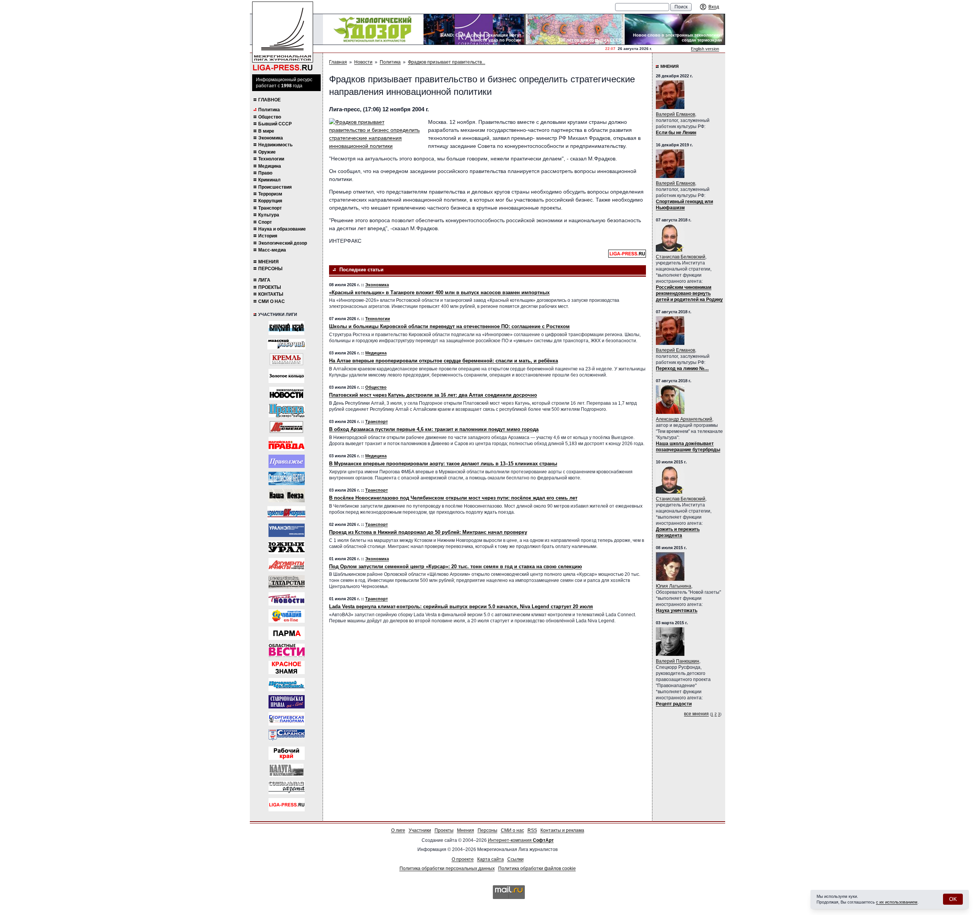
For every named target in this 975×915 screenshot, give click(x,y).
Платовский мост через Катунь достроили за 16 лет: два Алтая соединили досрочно (433, 395)
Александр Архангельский (684, 419)
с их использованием (896, 902)
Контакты (270, 294)
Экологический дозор (282, 243)
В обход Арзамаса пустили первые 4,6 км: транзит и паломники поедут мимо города (434, 429)
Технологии (271, 159)
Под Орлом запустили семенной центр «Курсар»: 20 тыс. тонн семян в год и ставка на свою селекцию (455, 566)
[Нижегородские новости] (286, 393)
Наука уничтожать (676, 610)
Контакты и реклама (562, 830)
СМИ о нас (271, 301)
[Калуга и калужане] (286, 770)
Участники (420, 830)
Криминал (269, 180)
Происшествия (275, 187)
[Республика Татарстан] (287, 581)
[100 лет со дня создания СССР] (574, 29)
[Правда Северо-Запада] (287, 410)
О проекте (463, 859)
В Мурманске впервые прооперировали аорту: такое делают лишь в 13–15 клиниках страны (443, 463)
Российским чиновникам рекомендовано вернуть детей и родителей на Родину (689, 293)
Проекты (269, 287)
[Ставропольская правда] (287, 701)
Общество (269, 117)
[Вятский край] (286, 328)
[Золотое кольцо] (286, 376)
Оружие (267, 152)
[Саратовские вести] (287, 478)
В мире (266, 131)
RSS (532, 830)
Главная (338, 62)
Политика (269, 109)
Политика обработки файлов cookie (537, 868)
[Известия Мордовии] (286, 513)
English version (705, 48)
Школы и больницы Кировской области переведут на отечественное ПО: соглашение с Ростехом (449, 326)
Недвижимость (275, 144)
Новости (363, 62)
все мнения (696, 713)
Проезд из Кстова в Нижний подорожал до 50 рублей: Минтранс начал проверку (428, 532)
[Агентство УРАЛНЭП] (287, 530)
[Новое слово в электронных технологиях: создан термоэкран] (675, 29)
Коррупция (270, 201)
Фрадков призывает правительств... (446, 62)
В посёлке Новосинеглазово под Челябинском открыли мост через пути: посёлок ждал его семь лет (453, 498)
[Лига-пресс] (287, 804)
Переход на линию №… (682, 368)
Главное (269, 100)
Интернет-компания (521, 840)
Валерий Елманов (675, 114)
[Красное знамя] (287, 667)
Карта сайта (490, 859)
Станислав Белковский (680, 257)
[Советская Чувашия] (287, 616)
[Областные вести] (287, 650)
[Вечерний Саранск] (287, 736)
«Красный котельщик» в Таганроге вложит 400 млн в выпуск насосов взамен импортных (439, 292)
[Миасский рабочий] (286, 344)
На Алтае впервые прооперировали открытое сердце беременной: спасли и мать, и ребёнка (443, 361)
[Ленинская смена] (286, 427)
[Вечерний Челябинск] (287, 684)
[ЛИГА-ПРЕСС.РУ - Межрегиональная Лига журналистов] (282, 36)
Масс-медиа (272, 250)
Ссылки (515, 859)
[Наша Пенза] (287, 495)
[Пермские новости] (287, 599)
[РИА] (286, 359)
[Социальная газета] (287, 787)
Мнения (268, 261)
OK (953, 899)
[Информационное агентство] (287, 461)
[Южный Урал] (287, 547)
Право (265, 173)
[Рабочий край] (287, 753)
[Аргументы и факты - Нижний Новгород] (287, 564)
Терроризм (270, 194)
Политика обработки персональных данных (447, 868)
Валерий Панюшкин (677, 661)
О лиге (398, 830)
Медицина (269, 166)
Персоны (270, 268)
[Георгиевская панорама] (287, 719)
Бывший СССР (275, 124)
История (267, 236)
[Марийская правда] (286, 444)
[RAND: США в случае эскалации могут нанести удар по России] (474, 29)
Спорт (265, 222)
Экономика (270, 138)
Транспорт (270, 208)
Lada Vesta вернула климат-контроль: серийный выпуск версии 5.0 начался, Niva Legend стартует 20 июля (461, 606)
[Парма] (287, 633)
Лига (264, 280)
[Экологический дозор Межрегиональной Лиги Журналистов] (373, 29)
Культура (268, 215)
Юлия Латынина (673, 586)
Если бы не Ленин (676, 132)
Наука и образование (282, 229)
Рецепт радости (674, 704)
